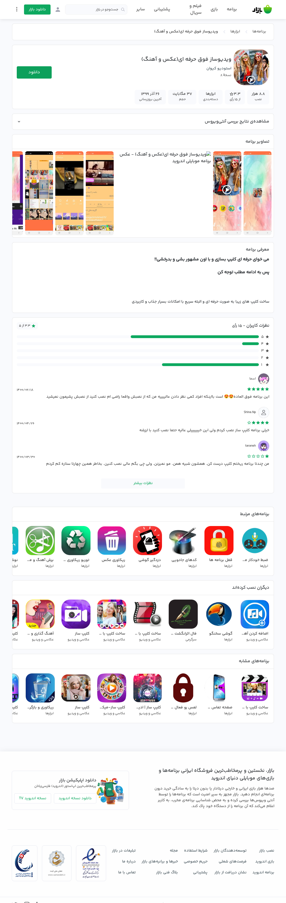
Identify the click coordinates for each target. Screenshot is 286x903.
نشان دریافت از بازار (230, 872)
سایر (140, 9)
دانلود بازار (37, 9)
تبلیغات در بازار (124, 851)
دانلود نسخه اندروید (75, 798)
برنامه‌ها (259, 32)
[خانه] (262, 9)
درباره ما (129, 862)
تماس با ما (127, 872)
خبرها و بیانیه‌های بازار (160, 862)
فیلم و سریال (195, 9)
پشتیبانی (162, 9)
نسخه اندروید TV (32, 798)
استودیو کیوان (218, 68)
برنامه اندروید (263, 872)
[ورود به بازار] (58, 9)
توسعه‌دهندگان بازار (230, 851)
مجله (174, 851)
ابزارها (235, 32)
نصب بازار (266, 851)
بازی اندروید (264, 862)
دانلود (34, 72)
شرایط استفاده (196, 851)
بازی (214, 9)
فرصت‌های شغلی (233, 862)
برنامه (232, 9)
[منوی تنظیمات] (17, 9)
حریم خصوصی (196, 862)
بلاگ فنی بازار (167, 872)
